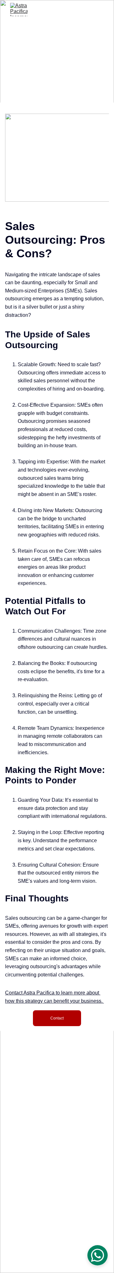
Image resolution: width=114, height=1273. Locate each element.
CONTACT (57, 1097)
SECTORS (57, 1123)
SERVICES (57, 1115)
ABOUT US (57, 1106)
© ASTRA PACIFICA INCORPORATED (46, 1256)
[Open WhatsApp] (97, 1255)
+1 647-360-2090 (57, 1176)
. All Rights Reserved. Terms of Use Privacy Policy (58, 1261)
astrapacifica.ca (57, 1193)
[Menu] (100, 9)
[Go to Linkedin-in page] (57, 1155)
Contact (57, 1018)
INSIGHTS (57, 1132)
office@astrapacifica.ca (57, 1184)
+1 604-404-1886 (57, 1167)
